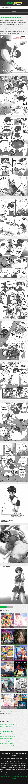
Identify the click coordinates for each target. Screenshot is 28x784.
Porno (16, 774)
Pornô (8, 774)
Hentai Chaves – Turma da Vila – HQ (8, 724)
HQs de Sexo (10, 606)
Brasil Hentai (3, 774)
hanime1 (20, 774)
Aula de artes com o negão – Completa (9, 745)
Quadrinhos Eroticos (16, 760)
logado (10, 711)
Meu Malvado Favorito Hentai (6, 733)
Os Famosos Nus (8, 776)
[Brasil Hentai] (14, 4)
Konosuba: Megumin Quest (6, 738)
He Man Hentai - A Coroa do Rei (7, 736)
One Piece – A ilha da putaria (6, 726)
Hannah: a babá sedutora (5, 729)
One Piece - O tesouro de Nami (7, 731)
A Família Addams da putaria (6, 743)
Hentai (14, 776)
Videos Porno (19, 776)
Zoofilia (12, 774)
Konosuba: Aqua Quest (5, 741)
